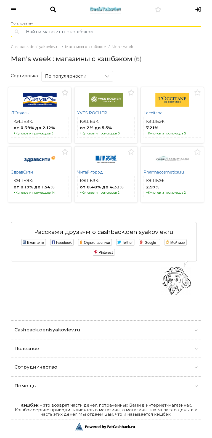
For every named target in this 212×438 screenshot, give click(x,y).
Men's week (122, 46)
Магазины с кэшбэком (85, 46)
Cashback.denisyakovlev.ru (35, 46)
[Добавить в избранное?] (65, 92)
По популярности (66, 76)
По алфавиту (22, 23)
